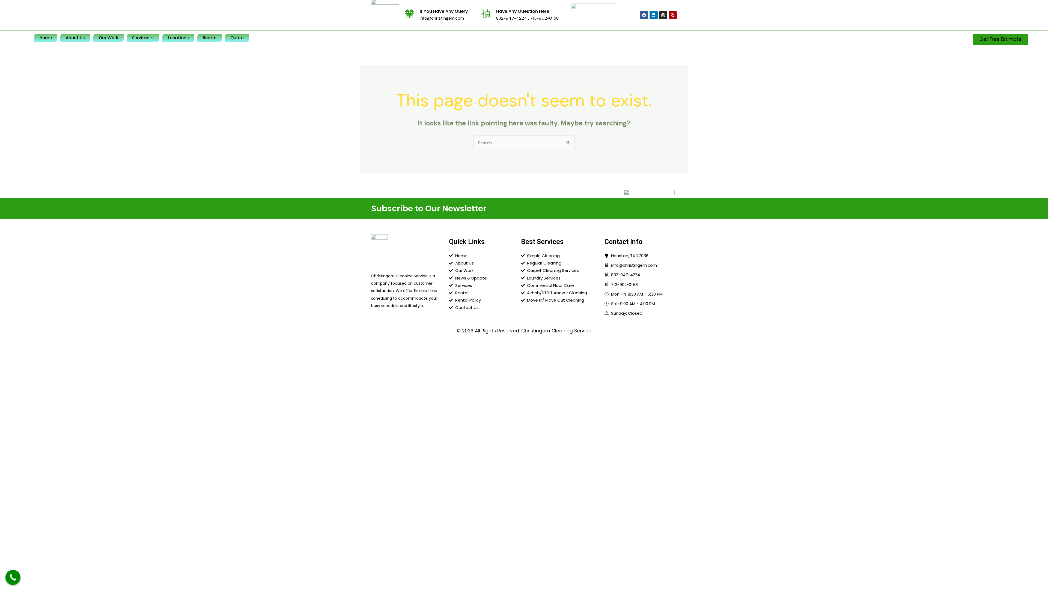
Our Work (108, 38)
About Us (75, 38)
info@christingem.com (442, 18)
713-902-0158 (544, 18)
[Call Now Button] (12, 577)
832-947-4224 (512, 18)
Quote (236, 38)
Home (46, 38)
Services (141, 38)
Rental (209, 38)
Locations (178, 38)
